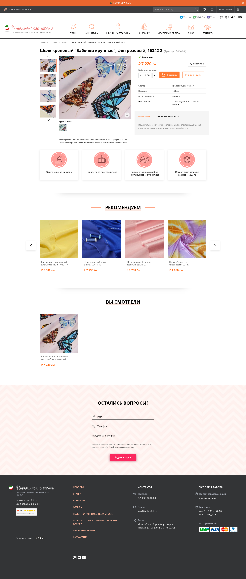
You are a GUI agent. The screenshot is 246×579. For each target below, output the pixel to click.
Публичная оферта (84, 530)
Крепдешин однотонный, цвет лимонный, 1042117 (54, 263)
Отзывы (77, 507)
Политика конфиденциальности (93, 513)
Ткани (73, 33)
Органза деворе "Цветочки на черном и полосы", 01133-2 (226, 263)
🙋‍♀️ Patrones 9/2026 (120, 2)
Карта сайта (80, 537)
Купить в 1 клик (193, 75)
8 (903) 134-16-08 (230, 17)
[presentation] (31, 245)
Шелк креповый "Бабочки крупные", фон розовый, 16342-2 (54, 357)
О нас (191, 33)
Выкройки (144, 33)
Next (48, 120)
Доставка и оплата (169, 33)
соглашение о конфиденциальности (133, 444)
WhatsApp (200, 17)
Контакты (207, 33)
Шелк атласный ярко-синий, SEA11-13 (95, 263)
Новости (78, 487)
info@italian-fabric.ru (149, 511)
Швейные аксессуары (118, 33)
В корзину (172, 75)
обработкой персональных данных (119, 447)
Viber (212, 17)
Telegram (187, 17)
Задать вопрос (123, 457)
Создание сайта (24, 538)
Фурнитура (91, 33)
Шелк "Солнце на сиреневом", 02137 (179, 263)
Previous (48, 56)
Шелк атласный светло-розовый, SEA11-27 (139, 263)
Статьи (77, 493)
